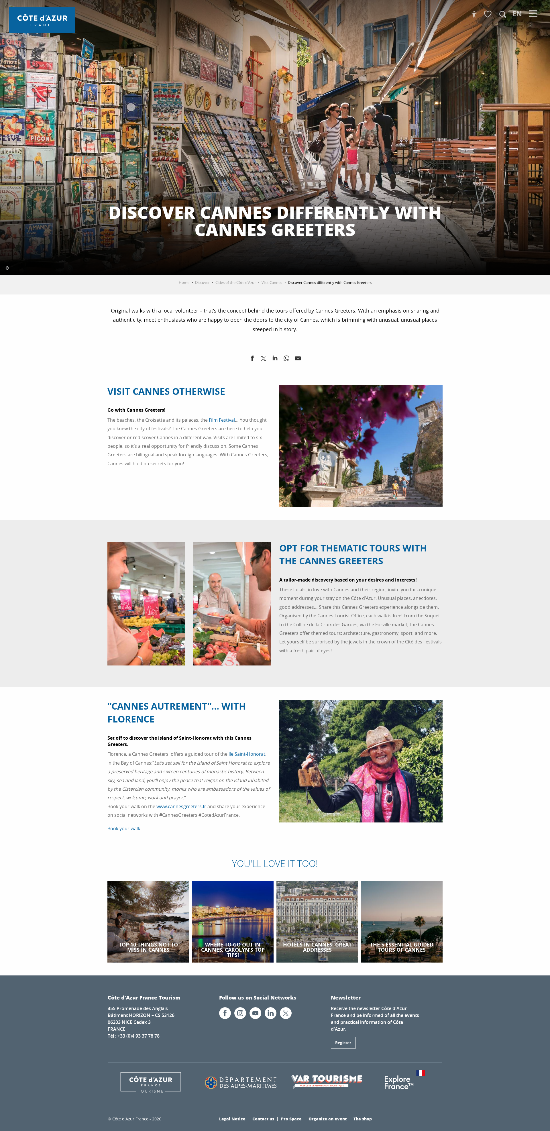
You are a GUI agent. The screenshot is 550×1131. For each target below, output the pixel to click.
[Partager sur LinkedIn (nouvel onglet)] (275, 360)
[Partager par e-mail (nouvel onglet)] (298, 360)
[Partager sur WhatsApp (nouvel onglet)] (286, 360)
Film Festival (222, 420)
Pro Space (291, 1119)
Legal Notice (232, 1119)
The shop (362, 1119)
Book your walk (123, 828)
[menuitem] (42, 20)
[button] (502, 14)
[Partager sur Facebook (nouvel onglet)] (252, 360)
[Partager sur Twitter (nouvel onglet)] (263, 360)
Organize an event (328, 1119)
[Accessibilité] (474, 14)
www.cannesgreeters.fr (181, 806)
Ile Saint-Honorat (247, 754)
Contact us (263, 1119)
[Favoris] (488, 14)
